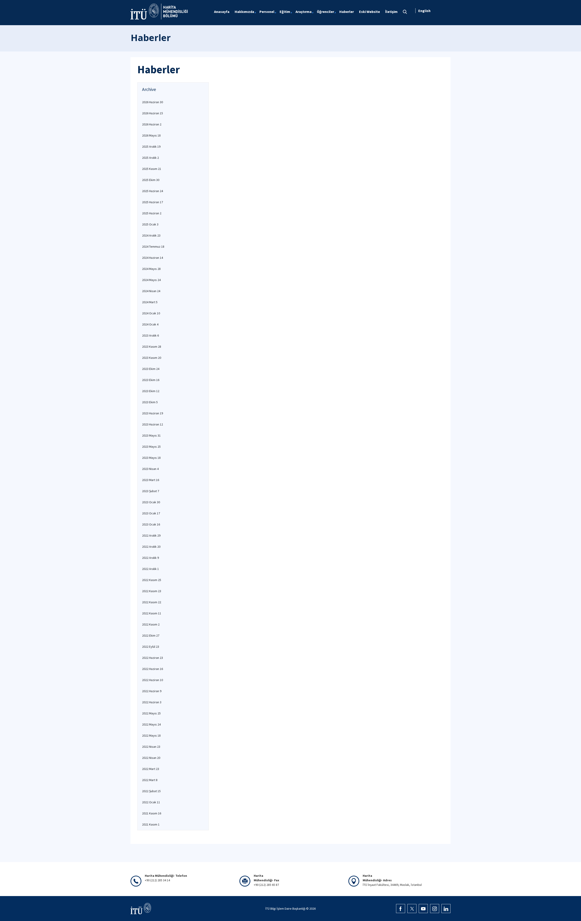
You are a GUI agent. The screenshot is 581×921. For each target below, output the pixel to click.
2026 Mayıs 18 (151, 135)
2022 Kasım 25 (151, 580)
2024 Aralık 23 (151, 235)
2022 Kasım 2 (151, 624)
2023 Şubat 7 (150, 491)
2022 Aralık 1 (150, 569)
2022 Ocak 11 (151, 802)
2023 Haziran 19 (152, 413)
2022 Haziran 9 (151, 691)
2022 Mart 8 (150, 780)
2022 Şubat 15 (151, 791)
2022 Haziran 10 (152, 680)
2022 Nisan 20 (151, 758)
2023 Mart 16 (150, 480)
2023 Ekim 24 (150, 369)
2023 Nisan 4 (150, 469)
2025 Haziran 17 (152, 202)
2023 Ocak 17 (151, 513)
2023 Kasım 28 (151, 346)
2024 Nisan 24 (151, 291)
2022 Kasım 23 (151, 591)
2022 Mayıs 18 (151, 735)
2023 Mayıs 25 (151, 447)
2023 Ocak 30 (151, 502)
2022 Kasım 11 (151, 613)
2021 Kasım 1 (151, 824)
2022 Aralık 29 (151, 535)
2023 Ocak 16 (151, 524)
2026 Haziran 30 (152, 102)
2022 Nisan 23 (151, 747)
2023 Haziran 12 (152, 424)
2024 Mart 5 (150, 302)
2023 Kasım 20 (151, 358)
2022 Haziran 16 (152, 669)
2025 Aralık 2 (150, 158)
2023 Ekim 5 (150, 402)
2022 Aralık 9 (150, 558)
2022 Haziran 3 (151, 702)
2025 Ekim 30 (150, 180)
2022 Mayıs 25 (151, 713)
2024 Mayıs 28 (151, 269)
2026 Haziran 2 (151, 124)
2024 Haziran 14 (152, 258)
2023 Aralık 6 (150, 335)
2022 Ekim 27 (150, 635)
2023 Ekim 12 (150, 391)
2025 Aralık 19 (151, 146)
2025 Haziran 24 (152, 191)
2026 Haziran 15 (152, 113)
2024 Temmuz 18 (153, 246)
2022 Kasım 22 (151, 602)
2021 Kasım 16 (151, 813)
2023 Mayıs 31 (151, 435)
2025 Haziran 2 (151, 213)
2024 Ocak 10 (151, 313)
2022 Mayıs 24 (151, 724)
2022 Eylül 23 (150, 647)
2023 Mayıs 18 (151, 458)
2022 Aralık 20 (151, 547)
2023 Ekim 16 (150, 380)
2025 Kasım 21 (151, 169)
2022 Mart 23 (150, 769)
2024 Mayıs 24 (151, 280)
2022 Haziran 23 (152, 658)
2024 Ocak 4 (150, 324)
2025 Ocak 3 (150, 224)
